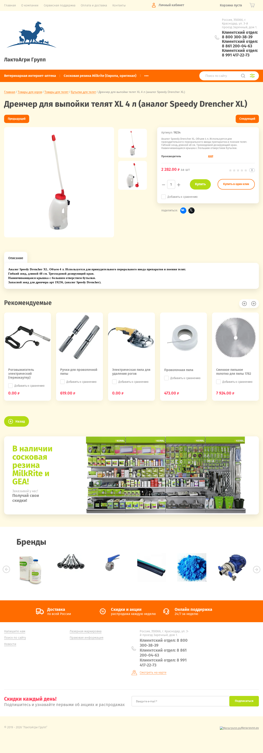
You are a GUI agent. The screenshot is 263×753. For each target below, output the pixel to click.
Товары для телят (56, 92)
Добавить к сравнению (182, 197)
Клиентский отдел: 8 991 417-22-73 (240, 52)
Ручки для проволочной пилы (78, 372)
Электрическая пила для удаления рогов (131, 372)
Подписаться (244, 701)
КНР (210, 156)
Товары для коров (30, 92)
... (146, 74)
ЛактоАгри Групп (25, 60)
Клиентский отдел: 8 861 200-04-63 (240, 43)
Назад (20, 421)
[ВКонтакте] (183, 210)
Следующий (247, 119)
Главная (9, 92)
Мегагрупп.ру (250, 728)
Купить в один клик (236, 184)
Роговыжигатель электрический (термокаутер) (21, 373)
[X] (191, 210)
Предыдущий (16, 119)
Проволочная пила (178, 370)
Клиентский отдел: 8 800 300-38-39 (240, 34)
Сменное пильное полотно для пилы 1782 (233, 372)
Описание (15, 258)
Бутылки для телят (83, 92)
